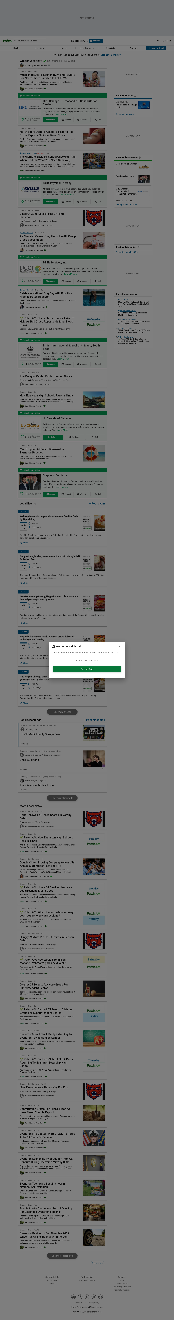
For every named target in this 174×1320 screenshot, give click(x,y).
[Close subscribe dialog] (119, 646)
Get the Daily (87, 669)
